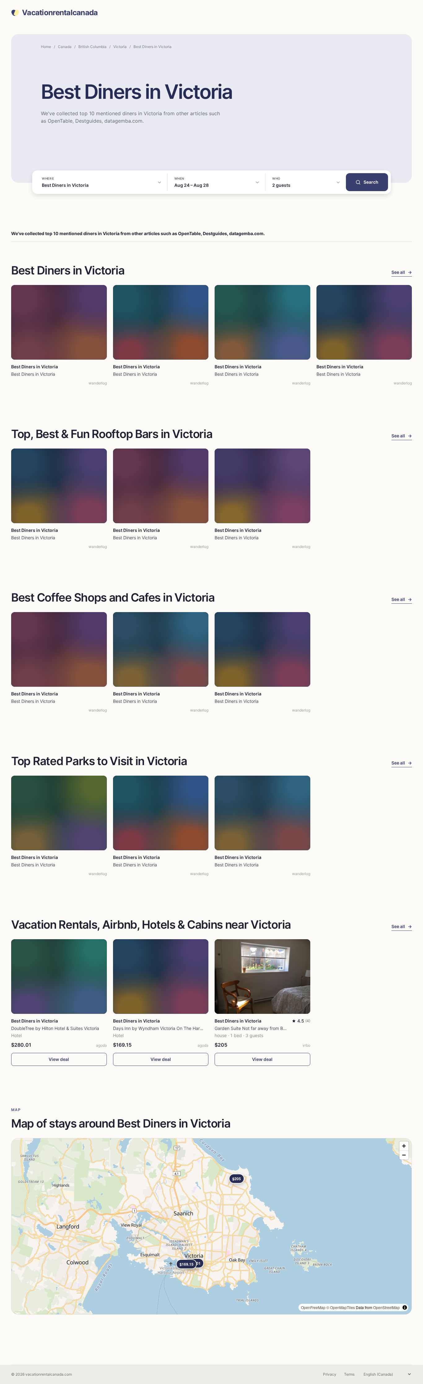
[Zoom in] (403, 1145)
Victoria (120, 46)
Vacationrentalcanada (60, 13)
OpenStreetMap (386, 1307)
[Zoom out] (403, 1154)
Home (46, 46)
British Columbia (92, 46)
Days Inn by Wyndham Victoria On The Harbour (161, 1028)
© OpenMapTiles (340, 1307)
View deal (59, 1059)
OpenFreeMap (313, 1307)
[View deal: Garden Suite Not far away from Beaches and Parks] (262, 976)
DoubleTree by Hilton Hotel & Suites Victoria (55, 1028)
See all (401, 272)
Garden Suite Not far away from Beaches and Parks (267, 1028)
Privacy (329, 1374)
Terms (349, 1374)
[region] (211, 1226)
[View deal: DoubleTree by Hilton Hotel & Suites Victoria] (59, 976)
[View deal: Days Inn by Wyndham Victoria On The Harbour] (161, 976)
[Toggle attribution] (404, 1307)
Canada (65, 46)
